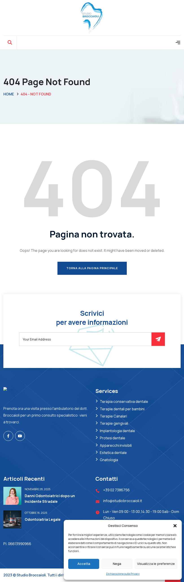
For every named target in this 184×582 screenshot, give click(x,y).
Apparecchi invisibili (116, 445)
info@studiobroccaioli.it (122, 500)
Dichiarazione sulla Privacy (123, 574)
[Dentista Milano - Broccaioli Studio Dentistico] (92, 17)
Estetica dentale (113, 452)
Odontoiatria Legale (43, 519)
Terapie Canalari (113, 416)
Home (8, 94)
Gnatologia (109, 459)
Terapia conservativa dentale (124, 401)
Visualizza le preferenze (156, 563)
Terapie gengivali (114, 423)
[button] (175, 525)
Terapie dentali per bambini (122, 408)
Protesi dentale (112, 437)
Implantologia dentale (117, 430)
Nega (117, 563)
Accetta (83, 563)
